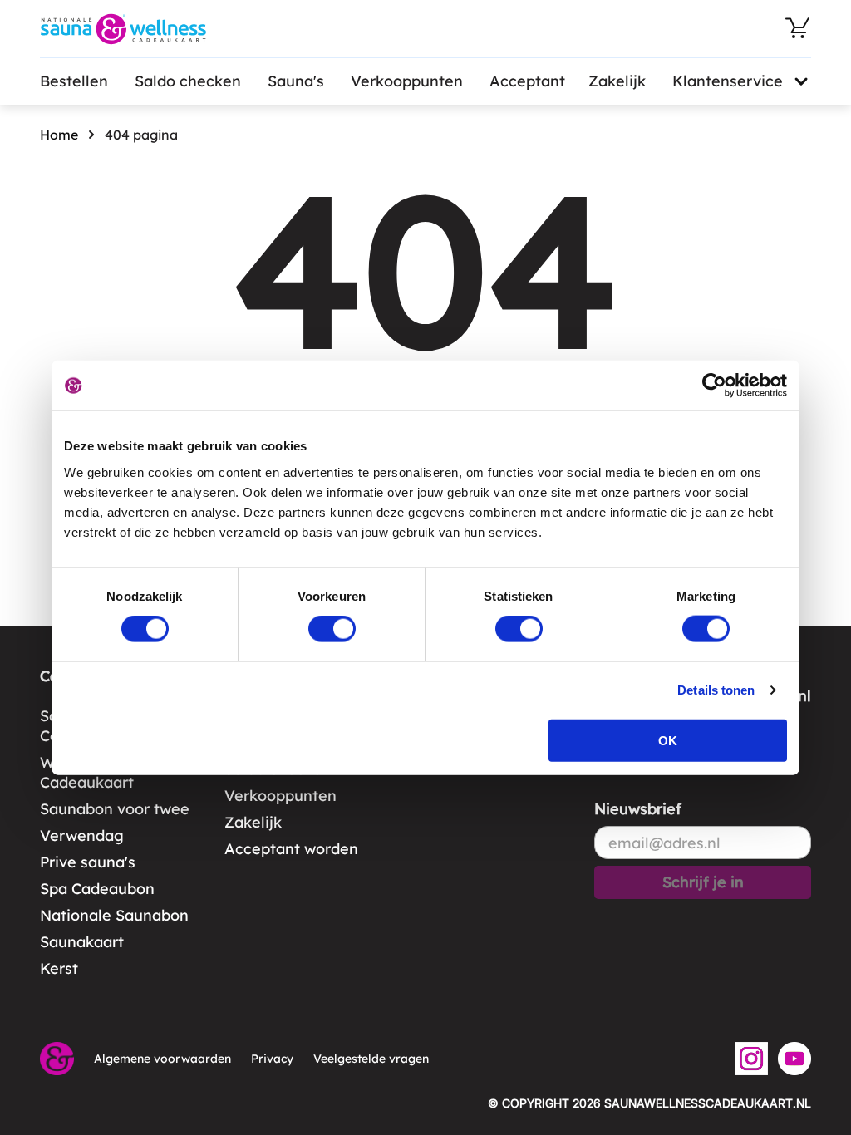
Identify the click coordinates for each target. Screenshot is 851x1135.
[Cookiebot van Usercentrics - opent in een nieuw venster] (714, 385)
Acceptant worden (291, 848)
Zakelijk (617, 81)
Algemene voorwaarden (162, 1058)
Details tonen (716, 690)
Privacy (272, 1058)
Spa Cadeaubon (97, 888)
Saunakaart (82, 941)
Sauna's (296, 81)
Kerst (59, 968)
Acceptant (527, 81)
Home (59, 134)
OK (667, 740)
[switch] (332, 629)
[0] (798, 28)
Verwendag (82, 835)
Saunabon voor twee (114, 808)
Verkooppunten (407, 81)
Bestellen (74, 81)
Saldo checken (188, 81)
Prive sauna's (87, 862)
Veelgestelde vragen (371, 1058)
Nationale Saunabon (114, 915)
